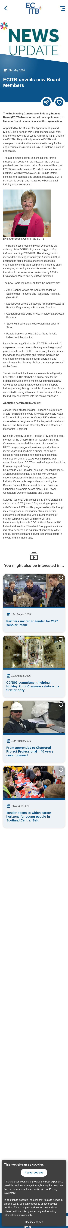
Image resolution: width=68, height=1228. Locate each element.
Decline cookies (34, 1222)
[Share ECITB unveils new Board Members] (46, 102)
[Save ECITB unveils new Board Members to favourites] (59, 102)
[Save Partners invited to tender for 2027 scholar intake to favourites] (58, 580)
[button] (5, 8)
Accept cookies (34, 1172)
